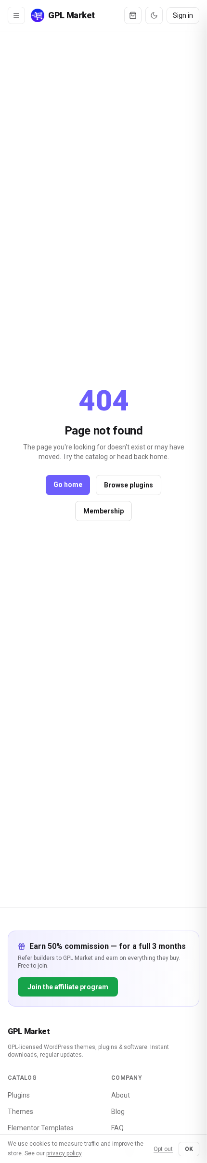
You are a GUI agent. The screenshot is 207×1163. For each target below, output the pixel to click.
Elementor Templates (41, 1128)
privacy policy (63, 1153)
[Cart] (133, 15)
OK (189, 1149)
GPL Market (29, 1031)
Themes (20, 1111)
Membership (103, 511)
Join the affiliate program (67, 987)
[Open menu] (16, 15)
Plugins (19, 1095)
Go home (67, 484)
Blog (118, 1111)
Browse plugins (128, 485)
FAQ (117, 1128)
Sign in (183, 15)
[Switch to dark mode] (154, 15)
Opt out (163, 1149)
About (120, 1095)
